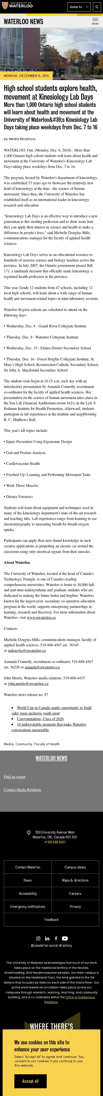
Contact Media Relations (22, 789)
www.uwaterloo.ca (41, 617)
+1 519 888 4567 (55, 842)
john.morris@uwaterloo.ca (28, 683)
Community (24, 744)
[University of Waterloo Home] (17, 7)
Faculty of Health (47, 744)
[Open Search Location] (97, 7)
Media (9, 744)
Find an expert (14, 776)
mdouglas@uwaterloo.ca (27, 650)
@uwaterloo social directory (51, 945)
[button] (79, 7)
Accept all (31, 1081)
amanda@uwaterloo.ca (42, 666)
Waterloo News (51, 758)
